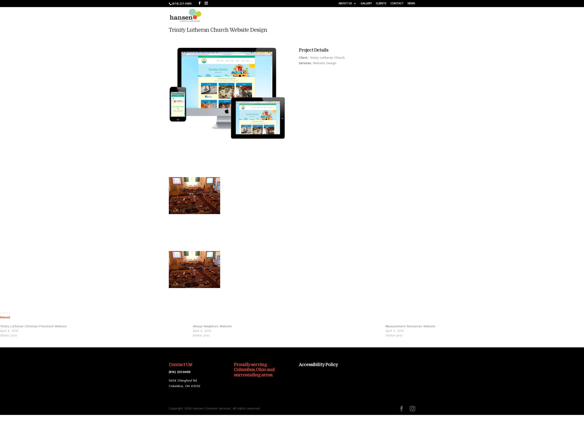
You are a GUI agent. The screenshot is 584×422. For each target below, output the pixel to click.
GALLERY (366, 3)
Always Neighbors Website (212, 326)
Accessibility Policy (318, 364)
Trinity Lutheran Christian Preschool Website (33, 326)
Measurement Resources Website (410, 326)
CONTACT (397, 3)
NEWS (411, 3)
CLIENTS (381, 3)
